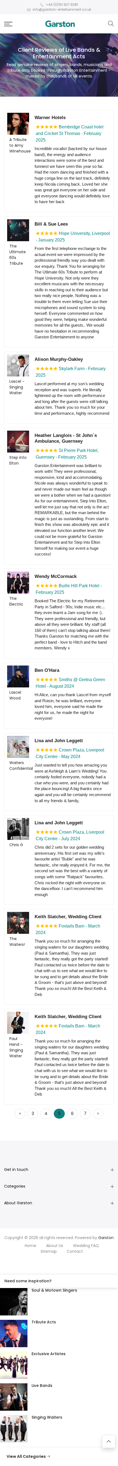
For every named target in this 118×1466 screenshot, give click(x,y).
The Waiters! (17, 941)
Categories (14, 1186)
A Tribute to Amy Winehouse (20, 145)
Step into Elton (18, 460)
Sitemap (49, 1251)
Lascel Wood (15, 695)
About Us (54, 1245)
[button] (8, 24)
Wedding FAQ (86, 1245)
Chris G (16, 845)
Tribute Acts (44, 1322)
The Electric (16, 601)
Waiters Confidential (21, 765)
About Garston (18, 1203)
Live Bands (42, 1385)
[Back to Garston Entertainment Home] (60, 24)
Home (30, 1245)
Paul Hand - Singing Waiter (16, 1047)
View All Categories (27, 1456)
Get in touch (16, 1169)
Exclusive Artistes (49, 1353)
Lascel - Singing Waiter (16, 387)
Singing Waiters (47, 1417)
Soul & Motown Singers (54, 1290)
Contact (75, 1251)
